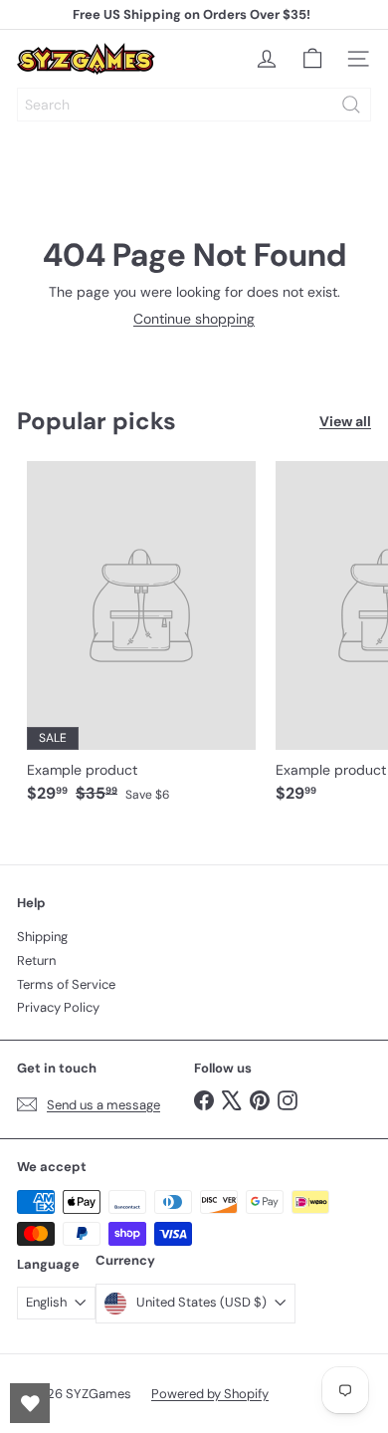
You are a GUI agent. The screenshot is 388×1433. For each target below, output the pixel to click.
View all (345, 421)
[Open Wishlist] (30, 1403)
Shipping (42, 936)
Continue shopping (194, 319)
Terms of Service (66, 984)
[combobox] (194, 104)
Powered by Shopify (210, 1393)
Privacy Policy (58, 1007)
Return (36, 960)
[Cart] (312, 59)
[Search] (351, 104)
